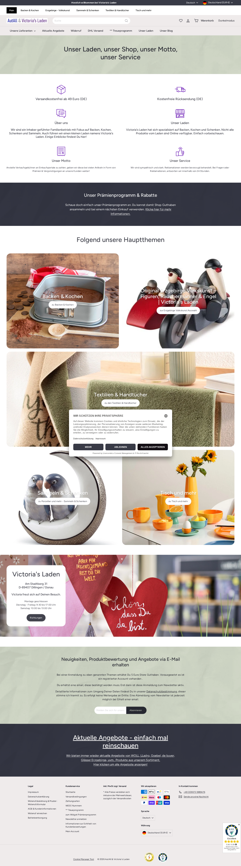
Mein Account (72, 831)
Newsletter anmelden (76, 819)
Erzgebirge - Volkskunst (57, 10)
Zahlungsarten (73, 801)
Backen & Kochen (30, 10)
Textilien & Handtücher (117, 10)
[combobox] (91, 20)
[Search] (126, 20)
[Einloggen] (188, 20)
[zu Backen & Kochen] (63, 300)
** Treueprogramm (121, 30)
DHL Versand (95, 30)
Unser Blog (166, 30)
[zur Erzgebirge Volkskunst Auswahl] (178, 300)
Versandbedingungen (76, 796)
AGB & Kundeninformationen (42, 809)
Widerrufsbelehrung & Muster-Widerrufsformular (42, 803)
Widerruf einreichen (37, 813)
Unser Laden (146, 30)
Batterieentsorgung (37, 818)
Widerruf (76, 30)
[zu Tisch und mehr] (178, 497)
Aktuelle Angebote (53, 30)
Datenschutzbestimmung (161, 691)
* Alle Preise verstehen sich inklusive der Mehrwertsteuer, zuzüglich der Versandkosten (117, 795)
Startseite (70, 792)
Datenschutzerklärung (38, 796)
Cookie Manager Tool (83, 859)
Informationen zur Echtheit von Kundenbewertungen (81, 825)
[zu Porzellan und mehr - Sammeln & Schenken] (63, 497)
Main (11, 10)
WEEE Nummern (74, 805)
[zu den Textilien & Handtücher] (120, 399)
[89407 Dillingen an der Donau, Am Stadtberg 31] (120, 596)
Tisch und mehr (143, 10)
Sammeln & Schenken (87, 10)
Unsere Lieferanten (21, 30)
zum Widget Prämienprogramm (81, 814)
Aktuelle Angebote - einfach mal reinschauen (120, 741)
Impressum (33, 792)
